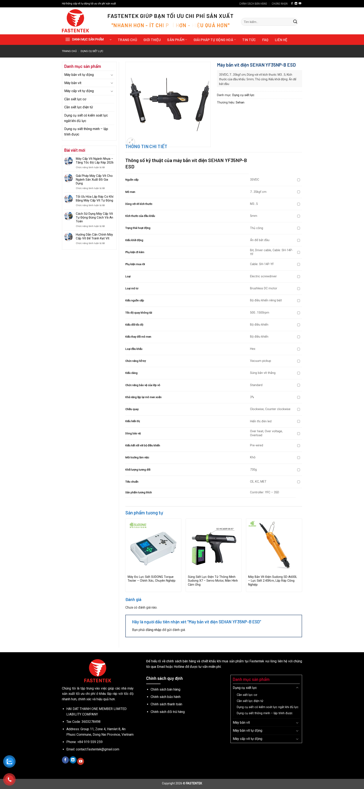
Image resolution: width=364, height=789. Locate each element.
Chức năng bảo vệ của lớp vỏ (142, 385)
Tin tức (249, 40)
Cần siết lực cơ (75, 99)
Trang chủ (127, 40)
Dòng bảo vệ (133, 433)
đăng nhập (153, 630)
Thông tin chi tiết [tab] (146, 146)
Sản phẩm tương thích (138, 492)
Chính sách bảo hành (166, 697)
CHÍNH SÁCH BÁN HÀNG (253, 3)
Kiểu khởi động (134, 240)
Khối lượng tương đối (137, 469)
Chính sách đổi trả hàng (168, 712)
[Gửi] (295, 22)
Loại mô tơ (131, 288)
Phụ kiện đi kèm (134, 252)
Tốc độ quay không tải (138, 312)
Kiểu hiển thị (132, 421)
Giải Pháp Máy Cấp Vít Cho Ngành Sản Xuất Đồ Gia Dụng (94, 179)
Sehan (240, 102)
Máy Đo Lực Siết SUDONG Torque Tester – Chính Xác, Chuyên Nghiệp (151, 579)
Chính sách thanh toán (166, 704)
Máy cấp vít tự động (79, 91)
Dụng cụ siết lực (92, 51)
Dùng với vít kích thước (138, 203)
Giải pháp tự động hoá (213, 40)
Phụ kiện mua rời (135, 264)
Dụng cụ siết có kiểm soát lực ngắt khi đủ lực (86, 118)
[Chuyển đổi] (111, 74)
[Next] (302, 557)
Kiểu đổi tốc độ (134, 324)
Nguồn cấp (132, 179)
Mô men (130, 191)
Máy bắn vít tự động (79, 75)
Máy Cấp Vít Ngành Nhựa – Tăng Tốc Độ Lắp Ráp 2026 (95, 160)
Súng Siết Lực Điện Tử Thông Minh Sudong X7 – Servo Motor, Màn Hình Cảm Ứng (213, 580)
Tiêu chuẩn (131, 481)
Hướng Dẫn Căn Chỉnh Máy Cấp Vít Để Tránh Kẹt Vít (94, 236)
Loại (128, 276)
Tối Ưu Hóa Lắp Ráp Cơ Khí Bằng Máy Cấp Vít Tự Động (94, 198)
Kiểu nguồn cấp (134, 300)
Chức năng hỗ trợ (135, 360)
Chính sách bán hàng (165, 689)
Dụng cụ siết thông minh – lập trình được (86, 131)
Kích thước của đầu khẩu (140, 215)
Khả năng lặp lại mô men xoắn (143, 397)
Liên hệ (281, 40)
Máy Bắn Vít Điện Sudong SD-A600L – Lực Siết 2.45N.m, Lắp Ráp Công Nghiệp (272, 580)
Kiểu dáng (131, 372)
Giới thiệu (152, 40)
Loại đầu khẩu (133, 348)
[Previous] (125, 557)
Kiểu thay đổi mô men (138, 336)
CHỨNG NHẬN (280, 3)
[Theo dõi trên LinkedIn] (296, 3)
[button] (88, 39)
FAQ (265, 40)
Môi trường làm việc (137, 457)
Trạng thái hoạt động (137, 227)
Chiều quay (132, 409)
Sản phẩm (175, 40)
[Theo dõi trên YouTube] (300, 3)
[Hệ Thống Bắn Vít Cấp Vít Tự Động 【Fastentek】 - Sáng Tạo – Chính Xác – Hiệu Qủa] (81, 20)
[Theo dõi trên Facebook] (292, 3)
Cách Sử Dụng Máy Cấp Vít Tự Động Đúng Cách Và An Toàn (94, 217)
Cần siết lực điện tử (78, 107)
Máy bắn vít (72, 83)
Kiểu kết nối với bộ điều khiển (142, 445)
